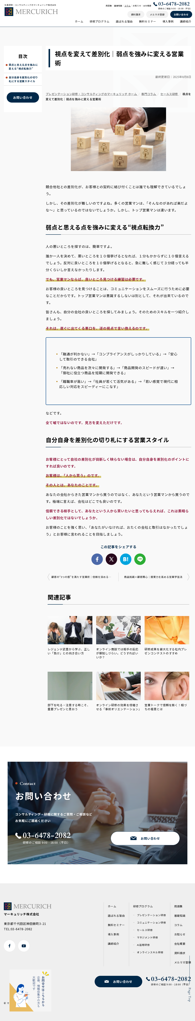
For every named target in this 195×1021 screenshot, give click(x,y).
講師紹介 (185, 21)
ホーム (79, 21)
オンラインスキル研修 (150, 952)
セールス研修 (145, 930)
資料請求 (180, 953)
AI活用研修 (143, 945)
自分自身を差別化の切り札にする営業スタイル (23, 79)
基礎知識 (118, 6)
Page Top (189, 995)
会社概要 (147, 6)
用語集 (109, 6)
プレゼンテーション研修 (151, 915)
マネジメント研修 (147, 937)
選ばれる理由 (124, 21)
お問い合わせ (22, 97)
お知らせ (137, 6)
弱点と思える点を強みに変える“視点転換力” (23, 66)
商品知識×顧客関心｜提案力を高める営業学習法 (153, 577)
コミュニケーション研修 (151, 922)
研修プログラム (99, 21)
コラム (127, 6)
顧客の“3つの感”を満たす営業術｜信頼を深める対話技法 (82, 577)
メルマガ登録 (182, 962)
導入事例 (168, 21)
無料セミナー (147, 21)
